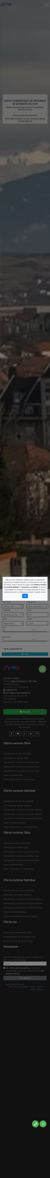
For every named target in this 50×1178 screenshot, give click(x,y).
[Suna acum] (35, 1123)
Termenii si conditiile (29, 587)
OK (25, 596)
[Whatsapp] (43, 1123)
